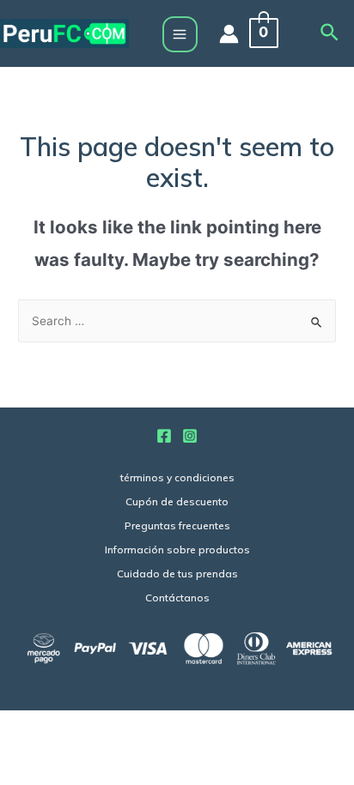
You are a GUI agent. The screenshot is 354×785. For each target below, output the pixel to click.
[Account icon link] (229, 34)
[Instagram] (190, 436)
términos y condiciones (177, 477)
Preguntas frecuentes (177, 525)
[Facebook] (164, 436)
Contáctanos (177, 597)
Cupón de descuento (177, 501)
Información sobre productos (177, 549)
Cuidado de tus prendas (177, 573)
